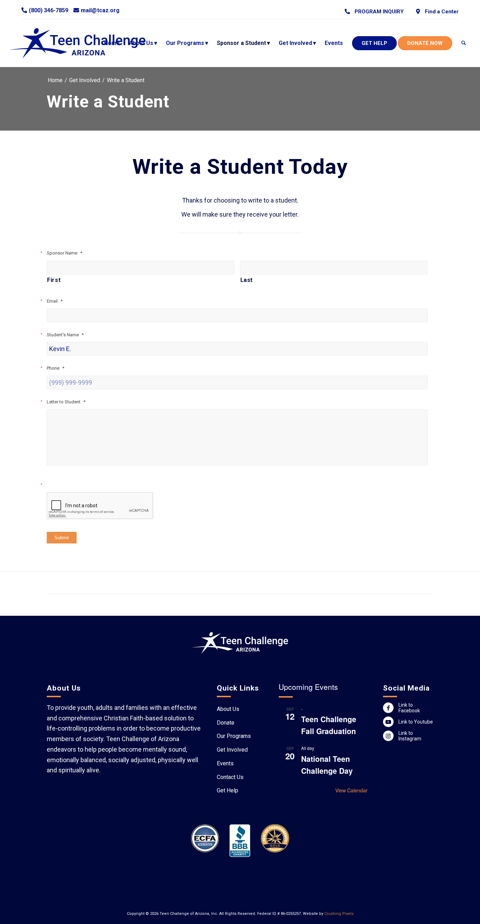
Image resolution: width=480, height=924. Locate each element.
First (54, 280)
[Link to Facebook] (388, 707)
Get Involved (232, 749)
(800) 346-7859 (48, 10)
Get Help (227, 790)
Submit (61, 537)
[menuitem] (374, 11)
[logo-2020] (84, 43)
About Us (228, 709)
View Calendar (351, 790)
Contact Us (230, 777)
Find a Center (440, 11)
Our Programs (234, 736)
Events (225, 763)
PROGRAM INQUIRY (378, 11)
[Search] (464, 43)
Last (246, 280)
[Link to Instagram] (388, 736)
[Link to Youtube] (388, 722)
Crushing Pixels (338, 913)
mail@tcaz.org (100, 10)
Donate (225, 722)
